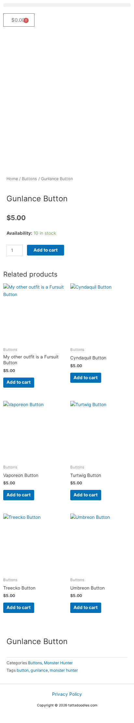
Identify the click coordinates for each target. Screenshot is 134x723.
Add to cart (46, 250)
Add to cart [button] (19, 382)
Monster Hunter (58, 662)
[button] (67, 5)
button (23, 670)
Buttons (29, 178)
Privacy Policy (67, 694)
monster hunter (64, 670)
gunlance (39, 670)
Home (12, 178)
